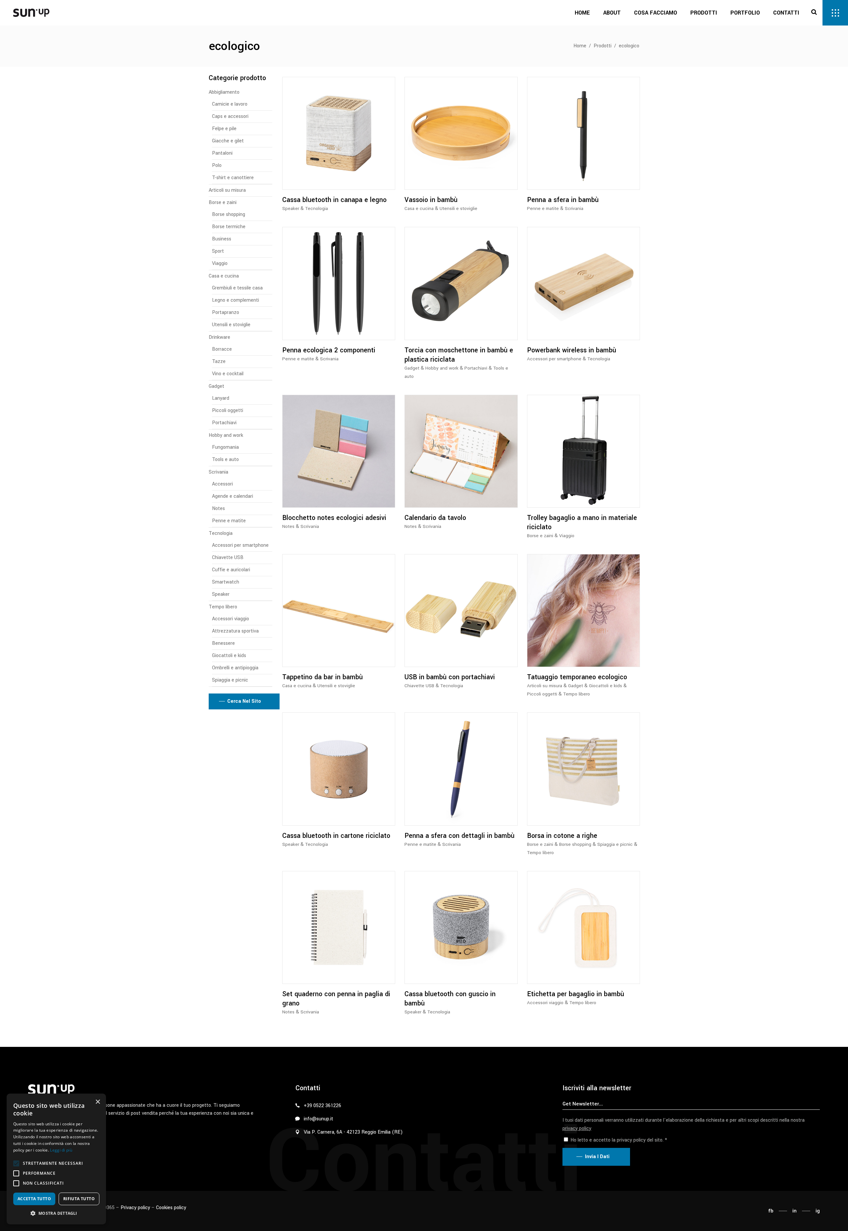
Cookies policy (171, 1207)
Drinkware (219, 337)
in (794, 1210)
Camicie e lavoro (229, 104)
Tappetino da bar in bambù (322, 677)
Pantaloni (222, 153)
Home (579, 45)
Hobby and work (441, 368)
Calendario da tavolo (435, 518)
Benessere (223, 643)
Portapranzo (225, 312)
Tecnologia (316, 208)
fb (770, 1210)
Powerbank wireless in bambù (571, 350)
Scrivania (574, 208)
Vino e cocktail (227, 373)
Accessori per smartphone (554, 359)
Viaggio (566, 536)
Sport (218, 251)
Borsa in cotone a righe (562, 836)
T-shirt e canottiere (233, 177)
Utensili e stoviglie (458, 208)
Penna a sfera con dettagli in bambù (459, 836)
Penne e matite (543, 208)
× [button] (97, 1102)
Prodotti (602, 45)
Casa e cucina (419, 208)
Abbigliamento (224, 92)
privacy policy (576, 1128)
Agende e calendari (232, 496)
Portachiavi (475, 368)
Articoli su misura (544, 686)
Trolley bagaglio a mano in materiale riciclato (582, 522)
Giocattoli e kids (605, 686)
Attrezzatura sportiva (235, 631)
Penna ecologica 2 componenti (328, 350)
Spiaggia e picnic (615, 844)
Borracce (222, 349)
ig (818, 1210)
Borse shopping (575, 844)
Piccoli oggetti (542, 694)
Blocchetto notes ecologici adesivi (334, 518)
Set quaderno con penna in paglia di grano (336, 998)
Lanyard (220, 398)
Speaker (290, 208)
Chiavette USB (419, 686)
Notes (288, 526)
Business (221, 238)
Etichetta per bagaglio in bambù (575, 994)
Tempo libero (576, 694)
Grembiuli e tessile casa (237, 287)
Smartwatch (225, 582)
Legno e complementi (235, 300)
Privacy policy (135, 1207)
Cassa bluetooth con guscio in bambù (450, 998)
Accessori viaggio (545, 1003)
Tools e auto (225, 459)
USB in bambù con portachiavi (449, 677)
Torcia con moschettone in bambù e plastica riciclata (458, 354)
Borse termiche (228, 226)
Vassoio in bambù (430, 200)
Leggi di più (61, 1150)
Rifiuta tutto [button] (79, 1199)
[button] (16, 1163)
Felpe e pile (224, 128)
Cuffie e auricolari (231, 569)
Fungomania (225, 447)
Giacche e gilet (228, 140)
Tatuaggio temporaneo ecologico (577, 677)
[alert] (56, 1159)
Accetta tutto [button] (34, 1199)
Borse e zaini (540, 536)
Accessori (222, 484)
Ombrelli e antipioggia (235, 667)
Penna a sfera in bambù (563, 200)
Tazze (219, 361)
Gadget (411, 368)
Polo (217, 165)
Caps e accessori (230, 116)
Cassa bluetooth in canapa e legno (334, 200)
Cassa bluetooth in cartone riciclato (336, 836)
